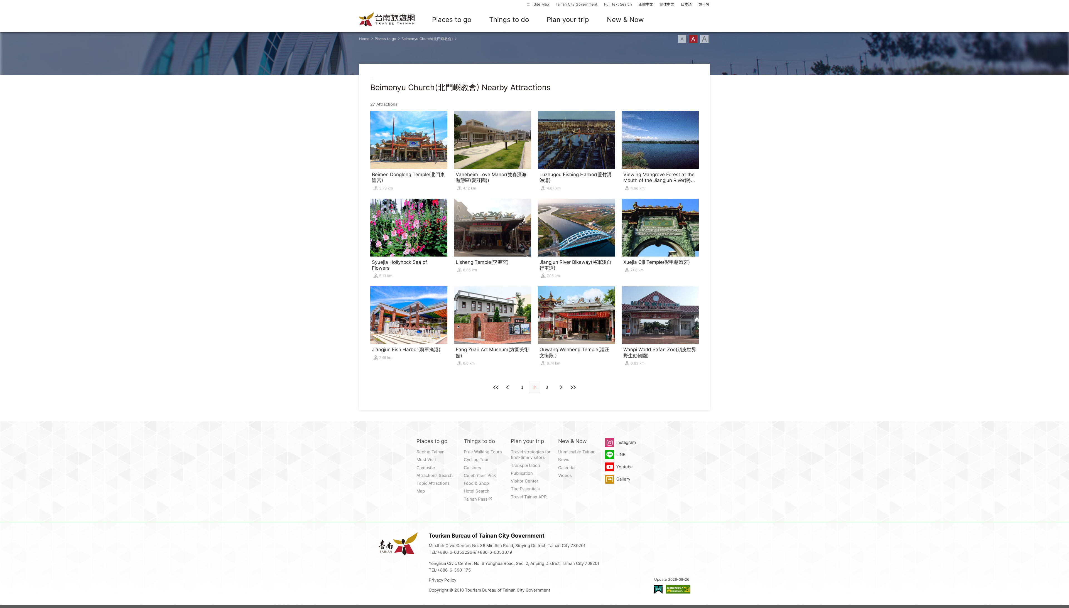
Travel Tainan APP (529, 496)
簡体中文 (667, 4)
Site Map (541, 4)
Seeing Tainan (430, 451)
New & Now (625, 20)
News (563, 459)
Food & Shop (476, 483)
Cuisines (472, 467)
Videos (565, 475)
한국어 (703, 4)
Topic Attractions (433, 483)
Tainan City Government (576, 4)
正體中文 (646, 4)
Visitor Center (524, 481)
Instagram (626, 442)
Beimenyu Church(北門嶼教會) (427, 38)
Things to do (509, 20)
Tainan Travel (387, 19)
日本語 (686, 4)
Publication (522, 473)
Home (364, 38)
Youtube (624, 466)
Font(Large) (704, 39)
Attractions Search (434, 475)
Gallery (623, 479)
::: (528, 4)
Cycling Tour (476, 459)
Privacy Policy (442, 580)
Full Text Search (618, 4)
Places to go (451, 20)
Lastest (572, 387)
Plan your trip (568, 20)
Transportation (525, 465)
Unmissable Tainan (576, 451)
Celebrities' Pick (480, 475)
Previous (560, 387)
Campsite (425, 467)
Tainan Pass (475, 499)
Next (508, 387)
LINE (620, 454)
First (496, 387)
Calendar (567, 467)
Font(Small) (682, 39)
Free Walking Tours (483, 451)
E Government (658, 589)
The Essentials (525, 488)
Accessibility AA (678, 589)
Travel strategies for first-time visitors (531, 454)
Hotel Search (476, 491)
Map (420, 491)
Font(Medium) (693, 39)
